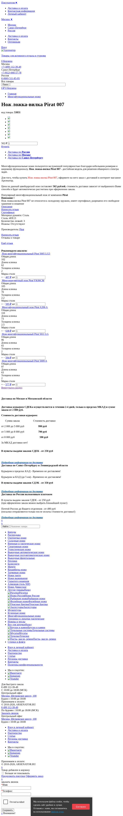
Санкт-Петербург (17, 27)
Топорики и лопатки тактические (26, 618)
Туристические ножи (19, 549)
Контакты (13, 39)
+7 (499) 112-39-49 (11, 67)
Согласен (81, 806)
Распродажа (14, 535)
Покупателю (9, 2)
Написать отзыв (10, 234)
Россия (11, 30)
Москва (12, 24)
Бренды (12, 532)
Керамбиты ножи (17, 569)
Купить (5, 146)
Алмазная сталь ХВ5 (19, 584)
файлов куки (57, 812)
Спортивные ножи (18, 546)
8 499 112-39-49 (9, 707)
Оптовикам (14, 41)
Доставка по (19, 152)
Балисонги (13, 563)
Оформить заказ (34, 776)
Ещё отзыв (7, 243)
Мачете (12, 566)
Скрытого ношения (18, 581)
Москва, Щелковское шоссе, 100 (19, 695)
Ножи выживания (17, 578)
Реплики (12, 561)
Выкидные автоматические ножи (26, 552)
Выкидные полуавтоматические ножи (28, 555)
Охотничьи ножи (17, 537)
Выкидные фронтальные (21, 558)
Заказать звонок (10, 713)
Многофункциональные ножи (24, 615)
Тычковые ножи (16, 572)
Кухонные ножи (16, 613)
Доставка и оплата (18, 36)
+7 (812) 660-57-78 (11, 72)
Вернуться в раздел (11, 387)
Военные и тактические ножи (24, 543)
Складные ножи (16, 540)
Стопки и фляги (16, 642)
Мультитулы (14, 610)
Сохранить (8, 810)
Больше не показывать (17, 773)
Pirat (21, 229)
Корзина (6, 61)
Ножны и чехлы (16, 621)
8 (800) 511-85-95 (10, 78)
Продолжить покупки (13, 776)
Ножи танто (14, 575)
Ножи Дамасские (17, 587)
